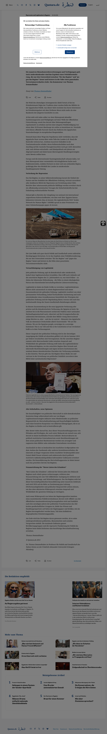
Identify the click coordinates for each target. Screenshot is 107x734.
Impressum (39, 63)
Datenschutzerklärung (29, 37)
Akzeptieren (69, 52)
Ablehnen (37, 52)
